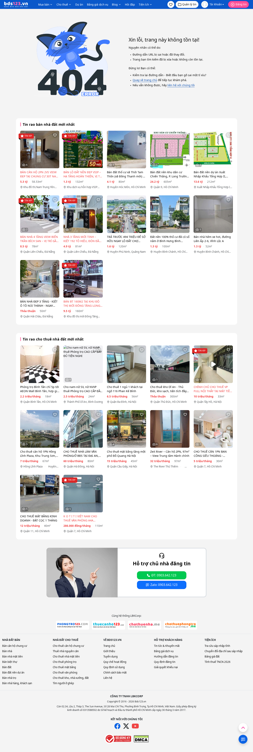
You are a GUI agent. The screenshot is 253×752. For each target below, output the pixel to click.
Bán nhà (7, 651)
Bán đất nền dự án (13, 672)
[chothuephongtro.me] (180, 625)
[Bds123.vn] (16, 5)
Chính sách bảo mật (115, 672)
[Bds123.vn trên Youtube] (135, 726)
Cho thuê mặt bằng (64, 667)
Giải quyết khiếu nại (166, 667)
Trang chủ (109, 646)
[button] (170, 4)
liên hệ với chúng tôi (181, 85)
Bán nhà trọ (9, 678)
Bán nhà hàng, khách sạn (17, 683)
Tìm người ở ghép (63, 683)
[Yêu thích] (55, 135)
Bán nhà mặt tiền (12, 656)
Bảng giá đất (212, 656)
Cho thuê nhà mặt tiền (66, 656)
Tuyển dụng (110, 656)
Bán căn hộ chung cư (14, 646)
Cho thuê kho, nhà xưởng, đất (71, 678)
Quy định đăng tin (164, 662)
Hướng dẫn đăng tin (166, 656)
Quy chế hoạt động (114, 662)
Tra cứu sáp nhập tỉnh (217, 646)
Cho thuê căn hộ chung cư (68, 646)
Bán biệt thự (9, 662)
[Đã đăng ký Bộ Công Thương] (118, 739)
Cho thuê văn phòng (65, 672)
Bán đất (6, 667)
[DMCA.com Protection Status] (141, 738)
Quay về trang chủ (145, 80)
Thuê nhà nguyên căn (66, 651)
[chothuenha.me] (144, 625)
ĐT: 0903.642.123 (163, 575)
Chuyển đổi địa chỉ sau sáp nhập (224, 651)
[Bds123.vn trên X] (126, 726)
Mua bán (43, 4)
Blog (115, 4)
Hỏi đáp (130, 4)
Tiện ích (144, 4)
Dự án (79, 4)
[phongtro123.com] (72, 625)
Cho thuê (62, 4)
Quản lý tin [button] (189, 4)
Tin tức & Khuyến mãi (166, 646)
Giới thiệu (109, 651)
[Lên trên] (243, 727)
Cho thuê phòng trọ (64, 662)
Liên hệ (107, 678)
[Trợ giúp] (243, 739)
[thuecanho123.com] (108, 625)
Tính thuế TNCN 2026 (217, 662)
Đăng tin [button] (241, 4)
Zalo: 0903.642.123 (163, 585)
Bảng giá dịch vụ (97, 4)
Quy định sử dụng (114, 667)
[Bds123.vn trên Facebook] (117, 726)
